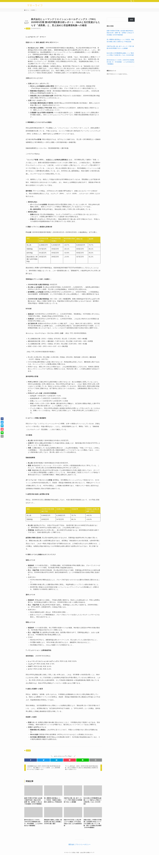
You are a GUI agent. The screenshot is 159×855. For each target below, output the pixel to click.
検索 (131, 19)
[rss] (131, 1)
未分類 (28, 28)
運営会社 (71, 844)
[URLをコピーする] (95, 760)
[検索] (133, 1)
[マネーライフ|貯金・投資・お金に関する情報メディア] (34, 5)
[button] (30, 760)
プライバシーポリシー (83, 844)
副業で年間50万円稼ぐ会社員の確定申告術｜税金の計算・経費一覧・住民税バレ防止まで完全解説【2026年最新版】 (120, 33)
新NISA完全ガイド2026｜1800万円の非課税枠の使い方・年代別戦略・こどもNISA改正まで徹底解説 (121, 62)
